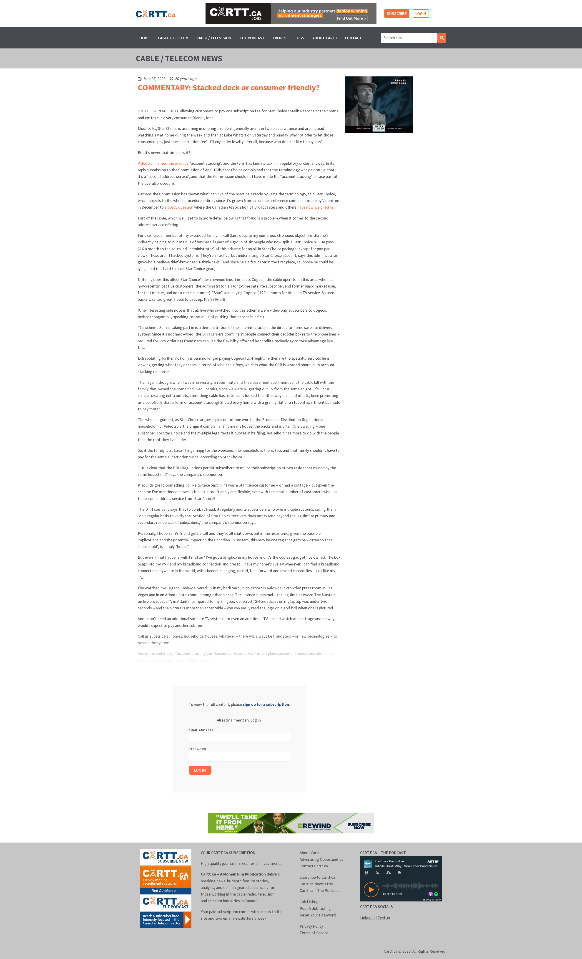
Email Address (201, 730)
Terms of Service (314, 932)
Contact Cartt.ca (314, 865)
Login (420, 13)
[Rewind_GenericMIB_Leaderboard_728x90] (291, 822)
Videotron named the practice (163, 163)
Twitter (384, 917)
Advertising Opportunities (321, 859)
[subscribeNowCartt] (165, 856)
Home (144, 37)
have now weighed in (315, 207)
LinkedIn (367, 917)
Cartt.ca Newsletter (316, 883)
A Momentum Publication (243, 874)
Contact (353, 37)
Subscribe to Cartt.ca (317, 877)
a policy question (179, 207)
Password (197, 749)
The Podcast (252, 37)
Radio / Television (213, 37)
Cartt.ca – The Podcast (319, 890)
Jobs (299, 37)
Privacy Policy (311, 926)
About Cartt (325, 37)
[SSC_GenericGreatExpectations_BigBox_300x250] (379, 104)
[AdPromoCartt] (165, 919)
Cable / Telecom (173, 37)
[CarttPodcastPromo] (165, 902)
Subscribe (397, 13)
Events (279, 37)
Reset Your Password (318, 915)
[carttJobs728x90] (291, 13)
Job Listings (310, 901)
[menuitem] (144, 38)
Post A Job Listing (315, 908)
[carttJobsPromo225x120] (165, 879)
